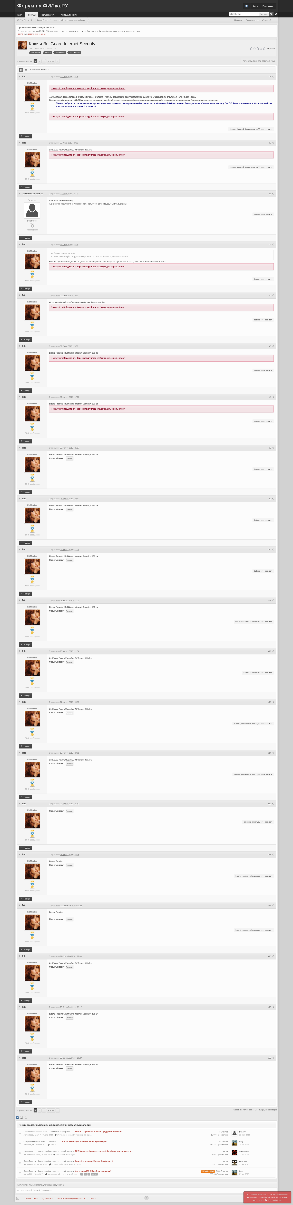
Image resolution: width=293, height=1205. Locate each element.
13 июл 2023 (244, 1135)
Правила (238, 20)
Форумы (32, 14)
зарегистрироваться (36, 34)
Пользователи (48, 14)
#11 (269, 600)
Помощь (92, 1199)
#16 (269, 855)
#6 (270, 346)
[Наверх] (146, 1198)
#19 (269, 1007)
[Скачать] (25, 1117)
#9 (270, 499)
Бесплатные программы (61, 1132)
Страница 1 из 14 (24, 61)
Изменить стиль (31, 1199)
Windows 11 (53, 1141)
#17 (269, 905)
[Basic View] (26, 70)
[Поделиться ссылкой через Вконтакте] (17, 1117)
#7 (270, 397)
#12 (269, 651)
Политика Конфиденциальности (71, 1199)
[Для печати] (21, 1117)
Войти (255, 6)
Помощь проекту (69, 14)
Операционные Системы (34, 1141)
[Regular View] (21, 70)
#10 (269, 550)
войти (20, 34)
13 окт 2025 (244, 1154)
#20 (269, 1058)
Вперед (51, 61)
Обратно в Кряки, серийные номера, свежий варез (255, 1110)
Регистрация (267, 6)
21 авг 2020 (244, 1164)
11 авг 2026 (244, 1145)
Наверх (26, 136)
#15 (269, 804)
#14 (269, 753)
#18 (269, 956)
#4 (270, 245)
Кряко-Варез (29, 1151)
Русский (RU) (48, 1199)
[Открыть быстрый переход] (275, 20)
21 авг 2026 (244, 1174)
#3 (270, 194)
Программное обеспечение (35, 1132)
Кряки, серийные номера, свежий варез (55, 1151)
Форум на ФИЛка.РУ (42, 5)
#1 (270, 77)
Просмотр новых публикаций (258, 20)
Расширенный (276, 14)
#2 (270, 143)
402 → (94, 1174)
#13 (269, 702)
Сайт (19, 14)
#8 (270, 448)
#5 (270, 295)
